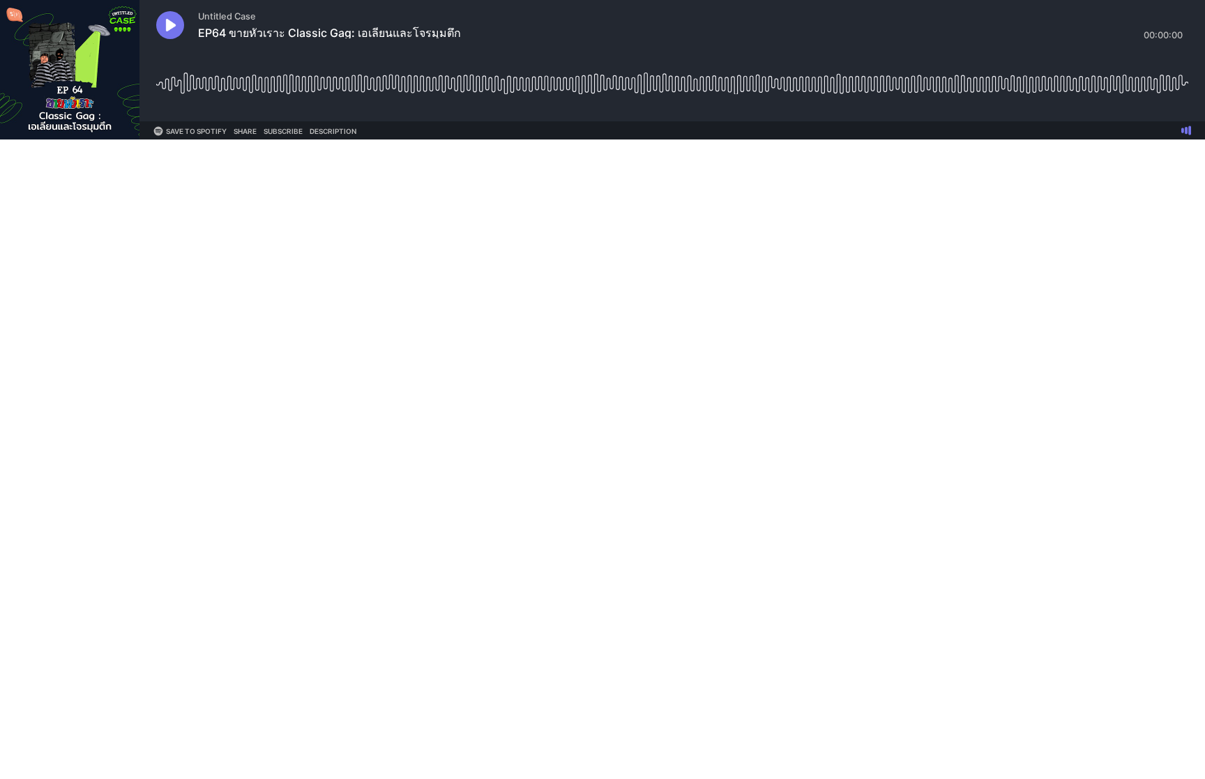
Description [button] (333, 131)
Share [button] (245, 131)
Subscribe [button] (283, 131)
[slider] (672, 78)
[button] (170, 25)
